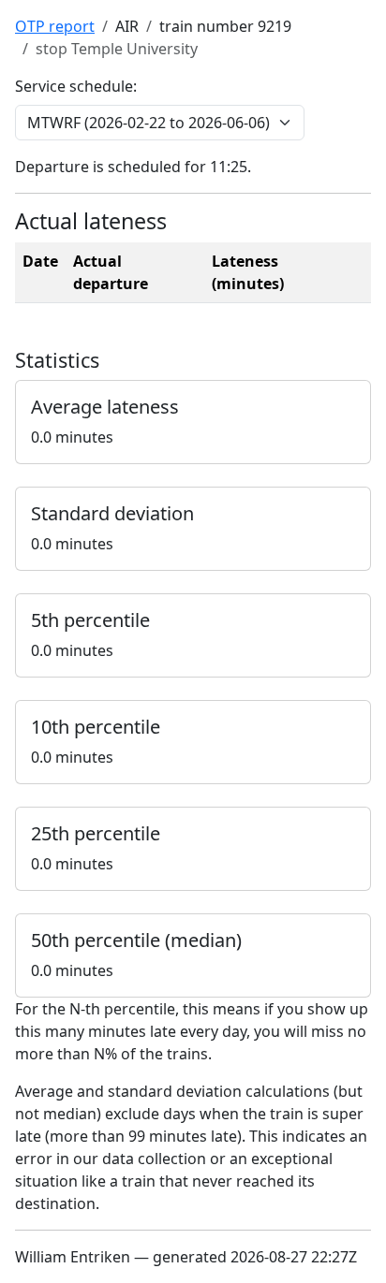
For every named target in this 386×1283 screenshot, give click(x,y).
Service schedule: (76, 86)
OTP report (55, 26)
